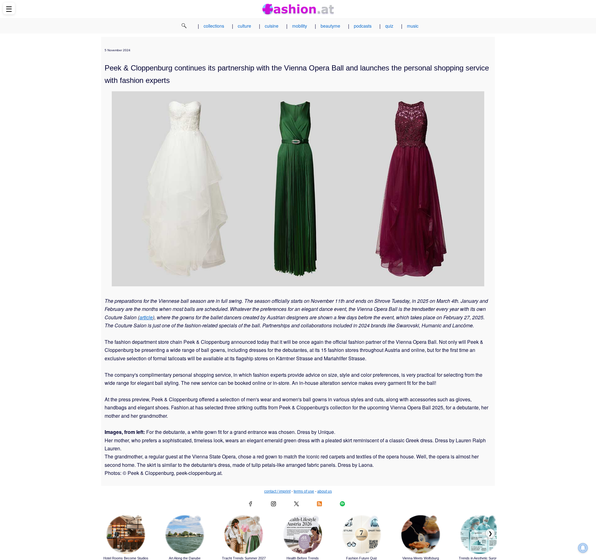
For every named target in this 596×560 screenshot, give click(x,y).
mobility (299, 26)
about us (324, 491)
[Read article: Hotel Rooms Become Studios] (125, 534)
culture (244, 26)
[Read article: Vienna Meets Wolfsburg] (420, 534)
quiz (389, 26)
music (412, 26)
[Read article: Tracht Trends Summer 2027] (243, 534)
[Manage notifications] (583, 548)
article (146, 317)
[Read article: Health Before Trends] (302, 534)
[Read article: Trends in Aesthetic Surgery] (479, 534)
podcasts (363, 26)
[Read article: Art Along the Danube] (184, 534)
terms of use (304, 491)
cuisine (271, 26)
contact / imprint (277, 491)
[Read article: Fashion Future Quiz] (361, 534)
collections (214, 26)
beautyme (330, 26)
